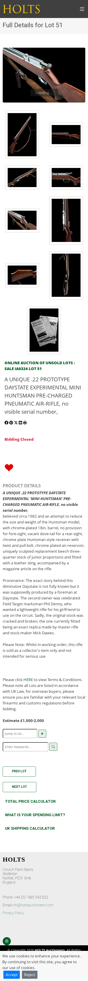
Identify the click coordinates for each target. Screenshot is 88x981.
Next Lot (19, 787)
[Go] (42, 734)
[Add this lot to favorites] (9, 467)
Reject (29, 974)
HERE (28, 679)
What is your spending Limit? (35, 815)
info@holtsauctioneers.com (32, 905)
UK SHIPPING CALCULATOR (30, 828)
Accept (12, 974)
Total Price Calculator (30, 801)
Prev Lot (19, 771)
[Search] (53, 747)
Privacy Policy (13, 913)
